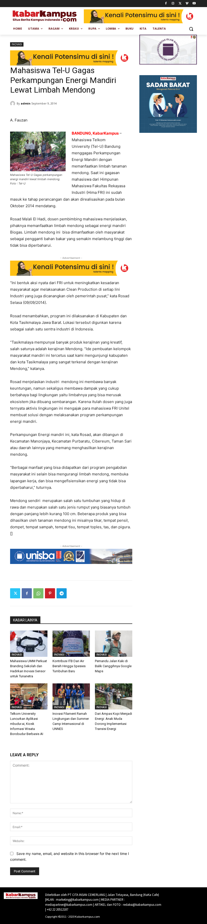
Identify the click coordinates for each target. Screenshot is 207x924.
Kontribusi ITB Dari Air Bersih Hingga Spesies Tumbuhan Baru (69, 666)
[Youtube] (194, 4)
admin (26, 103)
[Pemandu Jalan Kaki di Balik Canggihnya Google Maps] (113, 644)
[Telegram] (62, 593)
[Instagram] (173, 4)
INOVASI (17, 44)
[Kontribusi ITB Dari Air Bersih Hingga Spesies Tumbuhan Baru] (71, 644)
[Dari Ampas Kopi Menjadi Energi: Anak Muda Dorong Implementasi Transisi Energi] (113, 696)
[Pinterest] (50, 593)
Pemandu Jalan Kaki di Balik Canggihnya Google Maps (113, 666)
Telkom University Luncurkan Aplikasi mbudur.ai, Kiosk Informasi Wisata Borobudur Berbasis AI (26, 724)
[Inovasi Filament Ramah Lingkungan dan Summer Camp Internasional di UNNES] (71, 696)
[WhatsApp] (38, 593)
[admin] (13, 103)
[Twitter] (180, 4)
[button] (191, 29)
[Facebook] (166, 4)
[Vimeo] (187, 4)
